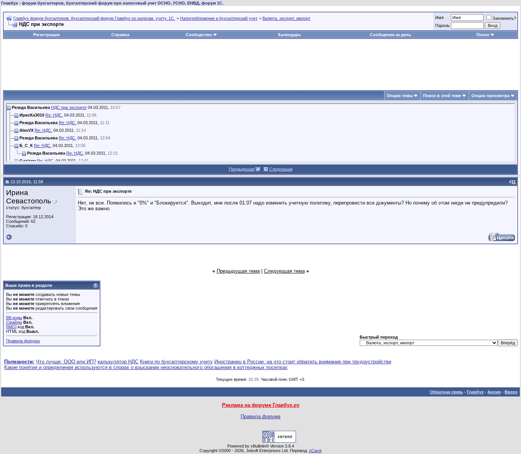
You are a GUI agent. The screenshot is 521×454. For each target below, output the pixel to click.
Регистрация (46, 34)
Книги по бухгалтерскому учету (176, 361)
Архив (494, 392)
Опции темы (400, 95)
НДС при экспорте (69, 107)
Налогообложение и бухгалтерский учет (218, 18)
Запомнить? (504, 18)
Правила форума (23, 341)
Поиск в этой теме (442, 95)
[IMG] (11, 327)
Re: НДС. (54, 115)
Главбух (475, 392)
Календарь (289, 34)
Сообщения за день (390, 34)
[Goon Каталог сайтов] (279, 441)
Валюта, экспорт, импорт (286, 18)
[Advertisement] (260, 62)
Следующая (281, 169)
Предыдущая (241, 169)
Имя (439, 17)
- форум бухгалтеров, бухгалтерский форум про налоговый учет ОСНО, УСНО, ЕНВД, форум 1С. (112, 3)
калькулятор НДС (118, 361)
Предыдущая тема (238, 271)
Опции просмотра (490, 95)
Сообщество (199, 34)
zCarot (315, 450)
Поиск (482, 34)
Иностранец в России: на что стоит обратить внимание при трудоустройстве (302, 361)
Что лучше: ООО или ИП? (66, 361)
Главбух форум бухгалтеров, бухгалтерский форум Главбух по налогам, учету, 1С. (94, 18)
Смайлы (14, 322)
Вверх (511, 392)
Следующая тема (284, 271)
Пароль (442, 25)
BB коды (14, 317)
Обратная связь (446, 392)
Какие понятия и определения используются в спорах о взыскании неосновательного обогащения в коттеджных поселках (146, 367)
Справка (120, 34)
